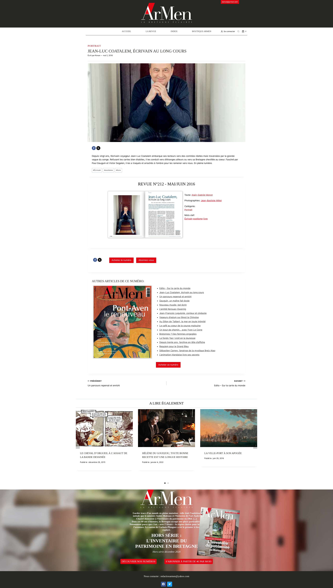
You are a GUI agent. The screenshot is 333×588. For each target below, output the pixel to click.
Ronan (97, 55)
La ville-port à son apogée (223, 453)
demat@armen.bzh (230, 2)
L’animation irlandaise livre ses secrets (179, 354)
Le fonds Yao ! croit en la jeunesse (177, 338)
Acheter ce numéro (168, 364)
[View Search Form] (238, 31)
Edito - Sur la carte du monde (174, 288)
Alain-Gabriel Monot (202, 195)
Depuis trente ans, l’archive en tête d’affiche (182, 342)
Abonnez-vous (146, 260)
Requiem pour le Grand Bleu (174, 346)
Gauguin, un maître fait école (174, 300)
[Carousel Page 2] (168, 483)
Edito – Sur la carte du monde (229, 383)
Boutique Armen (201, 31)
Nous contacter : (152, 576)
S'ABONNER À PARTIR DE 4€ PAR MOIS (189, 561)
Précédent (78, 445)
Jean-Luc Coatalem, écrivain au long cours (181, 292)
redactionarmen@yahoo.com (175, 576)
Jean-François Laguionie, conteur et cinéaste (183, 313)
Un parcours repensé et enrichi (175, 296)
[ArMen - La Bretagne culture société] (166, 13)
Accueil (126, 31)
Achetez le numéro (121, 260)
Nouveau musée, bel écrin (173, 305)
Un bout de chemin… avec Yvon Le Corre (180, 330)
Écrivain (97, 170)
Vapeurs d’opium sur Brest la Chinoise (179, 317)
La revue (151, 31)
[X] (98, 148)
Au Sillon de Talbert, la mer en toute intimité (182, 321)
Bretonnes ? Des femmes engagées (178, 334)
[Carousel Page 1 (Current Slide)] (164, 483)
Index (174, 31)
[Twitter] (169, 584)
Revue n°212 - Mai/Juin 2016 (166, 184)
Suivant (255, 445)
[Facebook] (94, 148)
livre (118, 170)
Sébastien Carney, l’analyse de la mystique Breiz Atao (187, 350)
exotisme (108, 170)
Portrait (94, 45)
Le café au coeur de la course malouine (180, 325)
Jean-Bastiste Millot (211, 200)
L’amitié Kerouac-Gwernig (172, 309)
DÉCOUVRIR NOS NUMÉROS (138, 561)
